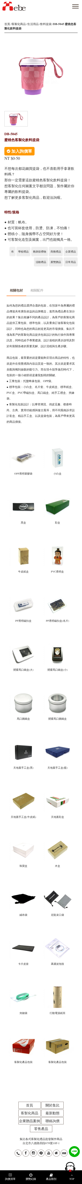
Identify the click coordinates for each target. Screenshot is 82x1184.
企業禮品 (70, 251)
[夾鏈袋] (24, 988)
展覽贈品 (56, 262)
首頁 (7, 24)
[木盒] (57, 841)
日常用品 (70, 262)
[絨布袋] (24, 891)
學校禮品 (23, 251)
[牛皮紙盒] (24, 547)
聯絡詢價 (52, 1120)
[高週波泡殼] (57, 939)
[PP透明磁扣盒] (24, 596)
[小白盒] (57, 449)
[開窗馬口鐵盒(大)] (24, 645)
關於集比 (52, 1105)
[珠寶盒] (24, 841)
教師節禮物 (39, 251)
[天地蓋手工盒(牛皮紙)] (24, 792)
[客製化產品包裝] (24, 1037)
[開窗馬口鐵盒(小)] (57, 645)
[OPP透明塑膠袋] (24, 449)
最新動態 (52, 1113)
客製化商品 (19, 24)
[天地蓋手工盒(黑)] (24, 743)
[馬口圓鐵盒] (24, 694)
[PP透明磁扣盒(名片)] (57, 596)
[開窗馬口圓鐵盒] (57, 694)
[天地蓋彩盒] (57, 792)
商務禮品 (56, 251)
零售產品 (41, 1128)
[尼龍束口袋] (57, 891)
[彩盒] (57, 498)
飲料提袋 (46, 24)
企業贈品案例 (29, 1120)
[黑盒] (24, 498)
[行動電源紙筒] (57, 988)
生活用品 (33, 24)
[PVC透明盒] (57, 547)
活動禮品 (41, 262)
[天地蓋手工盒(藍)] (57, 743)
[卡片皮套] (24, 939)
